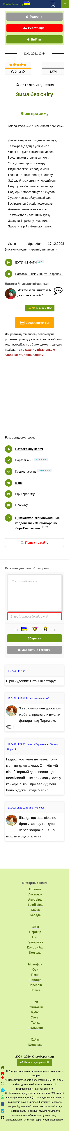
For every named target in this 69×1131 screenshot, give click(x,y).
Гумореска (35, 942)
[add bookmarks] (2, 1075)
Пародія (35, 979)
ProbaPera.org (13, 4)
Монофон (35, 964)
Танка (35, 1022)
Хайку (35, 1039)
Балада (35, 915)
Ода (35, 969)
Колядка (35, 952)
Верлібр (35, 932)
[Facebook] (3, 1104)
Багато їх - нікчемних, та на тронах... (39, 274)
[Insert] (24, 629)
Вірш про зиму (25, 494)
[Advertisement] (34, 399)
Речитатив (35, 1007)
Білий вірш (35, 904)
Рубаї (35, 1012)
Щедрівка (35, 1044)
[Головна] (3, 1067)
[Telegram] (3, 1090)
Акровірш (35, 899)
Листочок (35, 894)
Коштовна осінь (25, 471)
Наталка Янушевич (29, 448)
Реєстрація (36, 28)
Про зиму (21, 505)
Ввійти (36, 39)
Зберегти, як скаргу (36, 649)
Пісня (35, 974)
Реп (35, 1002)
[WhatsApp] (3, 1097)
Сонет (35, 1017)
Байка (35, 909)
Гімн (35, 937)
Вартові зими (24, 460)
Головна (36, 16)
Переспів (35, 985)
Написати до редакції (36, 1062)
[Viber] (3, 1083)
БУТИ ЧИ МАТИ (26, 262)
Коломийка (35, 947)
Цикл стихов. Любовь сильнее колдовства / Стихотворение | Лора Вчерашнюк (37, 523)
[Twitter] (3, 1110)
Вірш (18, 482)
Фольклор (35, 1027)
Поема (35, 990)
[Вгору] (3, 1117)
